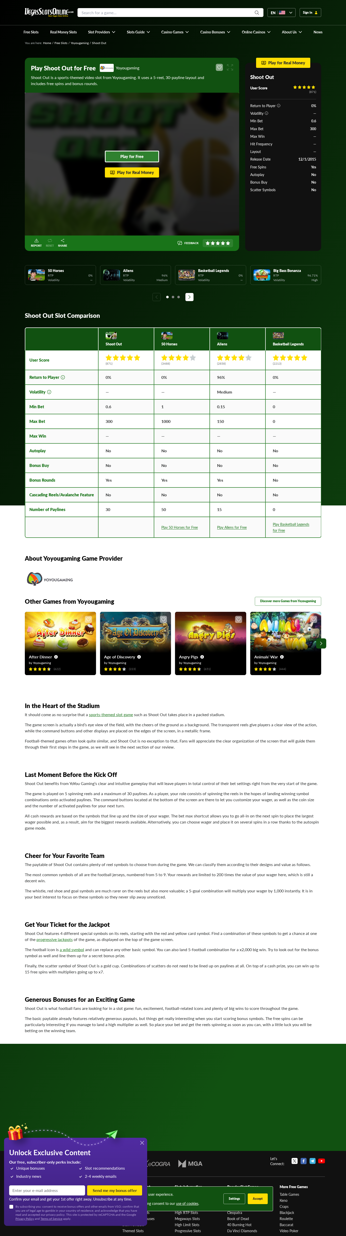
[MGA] (190, 1163)
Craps (284, 1206)
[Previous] (156, 297)
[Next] (189, 297)
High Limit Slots (187, 1224)
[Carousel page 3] (178, 297)
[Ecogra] (155, 1163)
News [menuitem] (318, 31)
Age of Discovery (119, 657)
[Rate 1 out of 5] (208, 243)
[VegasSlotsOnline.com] (49, 12)
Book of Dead (238, 1218)
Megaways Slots (187, 1218)
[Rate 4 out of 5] (223, 243)
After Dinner (40, 657)
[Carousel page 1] (167, 297)
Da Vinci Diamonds (242, 1230)
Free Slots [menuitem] (31, 31)
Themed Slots (133, 1230)
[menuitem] (102, 31)
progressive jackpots (54, 939)
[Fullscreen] (230, 67)
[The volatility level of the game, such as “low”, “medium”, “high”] (266, 113)
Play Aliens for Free (232, 527)
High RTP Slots (186, 1212)
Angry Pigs (188, 657)
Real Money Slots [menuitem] (63, 31)
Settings (234, 1198)
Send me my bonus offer (115, 1190)
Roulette (286, 1218)
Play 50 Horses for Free (179, 527)
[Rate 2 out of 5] (213, 243)
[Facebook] (303, 1161)
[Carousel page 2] (173, 297)
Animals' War (266, 657)
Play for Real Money (135, 172)
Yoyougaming (80, 43)
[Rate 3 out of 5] (218, 243)
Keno (283, 1200)
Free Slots (60, 43)
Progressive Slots (188, 1230)
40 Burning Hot (239, 1224)
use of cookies (187, 1203)
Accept (258, 1198)
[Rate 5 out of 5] (228, 243)
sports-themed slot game (111, 714)
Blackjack (287, 1212)
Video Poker (289, 1230)
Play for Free (132, 156)
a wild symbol (72, 949)
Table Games (289, 1194)
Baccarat (286, 1224)
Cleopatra (234, 1212)
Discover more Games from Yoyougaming (288, 601)
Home (47, 43)
